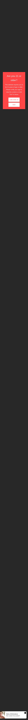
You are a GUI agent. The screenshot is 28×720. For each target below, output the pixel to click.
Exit (14, 105)
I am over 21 (14, 100)
